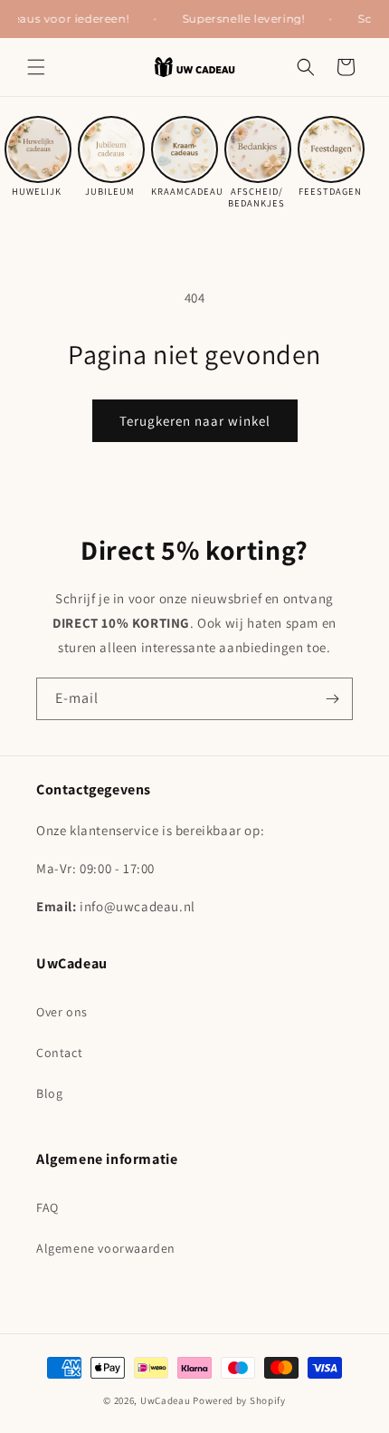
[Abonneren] (332, 699)
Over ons (62, 1012)
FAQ (47, 1207)
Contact (59, 1052)
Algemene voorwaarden (106, 1248)
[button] (36, 67)
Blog (49, 1093)
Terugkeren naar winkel (194, 420)
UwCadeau (165, 1400)
